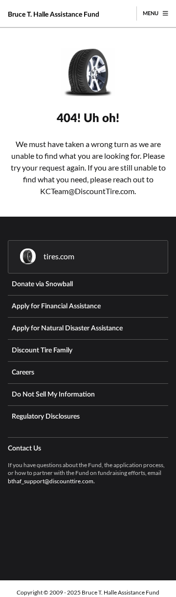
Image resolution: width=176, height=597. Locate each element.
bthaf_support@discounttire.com (50, 481)
